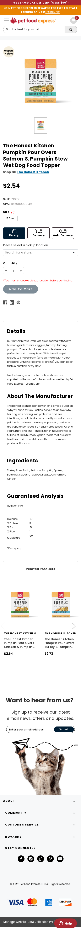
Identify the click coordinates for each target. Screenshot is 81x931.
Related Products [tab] (40, 569)
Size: (9, 212)
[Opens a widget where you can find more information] (65, 923)
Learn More (32, 383)
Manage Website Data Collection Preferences (34, 922)
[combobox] (39, 252)
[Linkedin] (12, 302)
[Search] (71, 29)
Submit (64, 729)
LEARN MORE (52, 12)
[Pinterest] (18, 302)
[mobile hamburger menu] (6, 20)
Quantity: (10, 263)
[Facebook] (5, 302)
